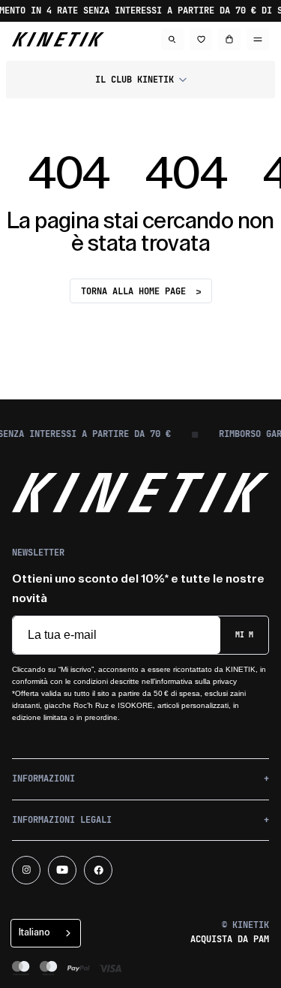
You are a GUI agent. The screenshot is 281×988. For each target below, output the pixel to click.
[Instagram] (26, 870)
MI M (244, 635)
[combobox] (45, 933)
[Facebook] (98, 870)
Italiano (34, 932)
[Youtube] (62, 870)
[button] (140, 79)
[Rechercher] (172, 39)
